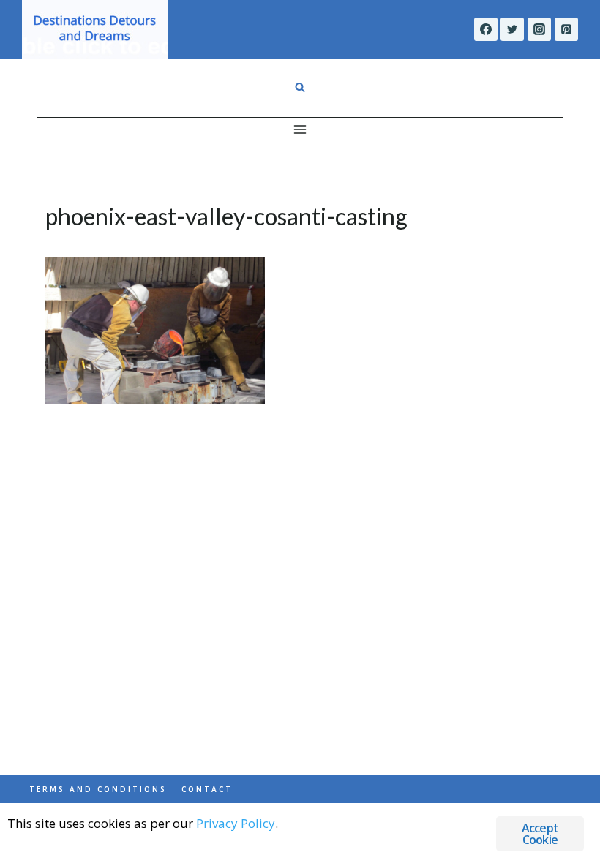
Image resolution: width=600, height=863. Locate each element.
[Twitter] (512, 29)
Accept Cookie (540, 834)
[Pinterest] (566, 29)
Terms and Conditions (98, 789)
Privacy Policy (235, 823)
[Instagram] (539, 29)
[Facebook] (486, 29)
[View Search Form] (300, 88)
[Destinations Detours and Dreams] (95, 29)
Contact (207, 789)
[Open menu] (300, 129)
